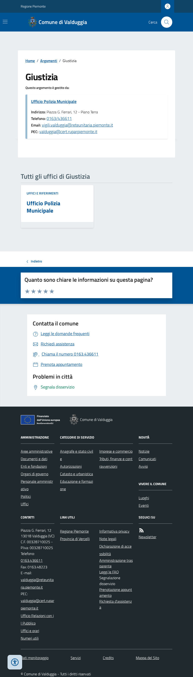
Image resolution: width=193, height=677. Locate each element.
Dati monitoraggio (34, 658)
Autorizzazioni (71, 466)
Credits (108, 658)
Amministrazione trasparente (116, 563)
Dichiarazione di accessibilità (115, 550)
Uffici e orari (30, 630)
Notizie (144, 451)
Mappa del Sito (147, 658)
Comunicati (147, 459)
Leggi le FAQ (109, 572)
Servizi (76, 658)
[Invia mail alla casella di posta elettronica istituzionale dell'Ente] (37, 583)
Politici (26, 496)
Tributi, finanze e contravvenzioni (116, 462)
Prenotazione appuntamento (115, 592)
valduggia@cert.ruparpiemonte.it (68, 131)
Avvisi (143, 466)
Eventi (144, 505)
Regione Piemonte (33, 6)
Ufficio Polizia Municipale (53, 101)
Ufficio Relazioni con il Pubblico (37, 619)
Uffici (24, 504)
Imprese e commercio (116, 451)
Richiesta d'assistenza (115, 604)
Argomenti (48, 60)
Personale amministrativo (37, 485)
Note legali (107, 539)
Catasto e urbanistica (76, 474)
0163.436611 (32, 560)
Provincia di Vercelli (75, 539)
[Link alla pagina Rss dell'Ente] (141, 530)
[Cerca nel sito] (164, 22)
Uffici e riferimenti (42, 193)
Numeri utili (30, 638)
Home (30, 60)
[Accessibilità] (15, 662)
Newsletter (147, 537)
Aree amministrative (36, 451)
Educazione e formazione (76, 485)
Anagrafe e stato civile (76, 455)
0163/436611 (59, 118)
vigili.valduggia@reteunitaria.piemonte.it (77, 125)
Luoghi (144, 498)
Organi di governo (34, 474)
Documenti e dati (34, 459)
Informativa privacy (114, 531)
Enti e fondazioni (34, 466)
